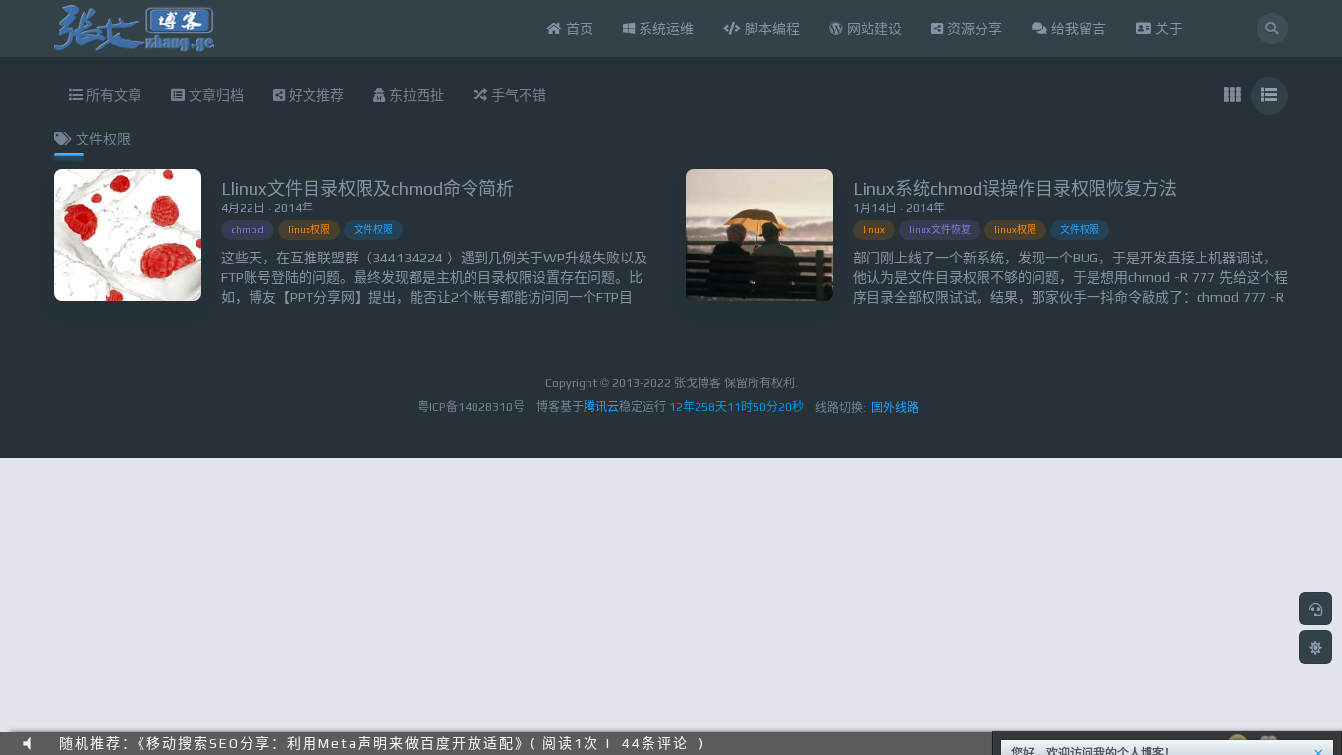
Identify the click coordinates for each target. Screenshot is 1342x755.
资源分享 (972, 28)
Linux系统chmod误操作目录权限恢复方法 (1015, 188)
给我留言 (1076, 28)
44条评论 (655, 743)
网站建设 (872, 28)
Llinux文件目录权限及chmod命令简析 (367, 188)
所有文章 (112, 95)
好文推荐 (314, 95)
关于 (1167, 28)
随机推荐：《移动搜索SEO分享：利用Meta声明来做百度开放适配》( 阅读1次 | (335, 743)
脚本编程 (770, 28)
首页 (577, 28)
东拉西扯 (414, 95)
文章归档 (214, 95)
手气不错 (516, 95)
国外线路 (895, 408)
